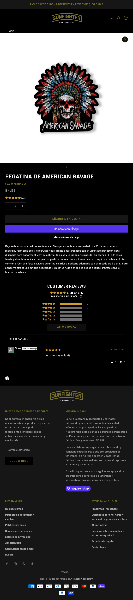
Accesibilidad (13, 543)
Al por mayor (99, 525)
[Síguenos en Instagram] (15, 563)
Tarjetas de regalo (102, 541)
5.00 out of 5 (75, 293)
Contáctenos (98, 547)
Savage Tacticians (15, 184)
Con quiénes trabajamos (19, 549)
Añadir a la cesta (66, 219)
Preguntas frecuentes (104, 509)
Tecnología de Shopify (82, 579)
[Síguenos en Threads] (23, 563)
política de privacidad (17, 537)
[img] (53, 350)
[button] (13, 198)
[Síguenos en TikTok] (32, 563)
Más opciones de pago (66, 237)
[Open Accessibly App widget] (66, 378)
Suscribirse (19, 461)
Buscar (9, 554)
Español (65, 572)
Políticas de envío (15, 525)
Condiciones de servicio (18, 531)
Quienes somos (14, 509)
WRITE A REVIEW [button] (66, 327)
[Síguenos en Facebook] (6, 563)
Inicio (11, 31)
